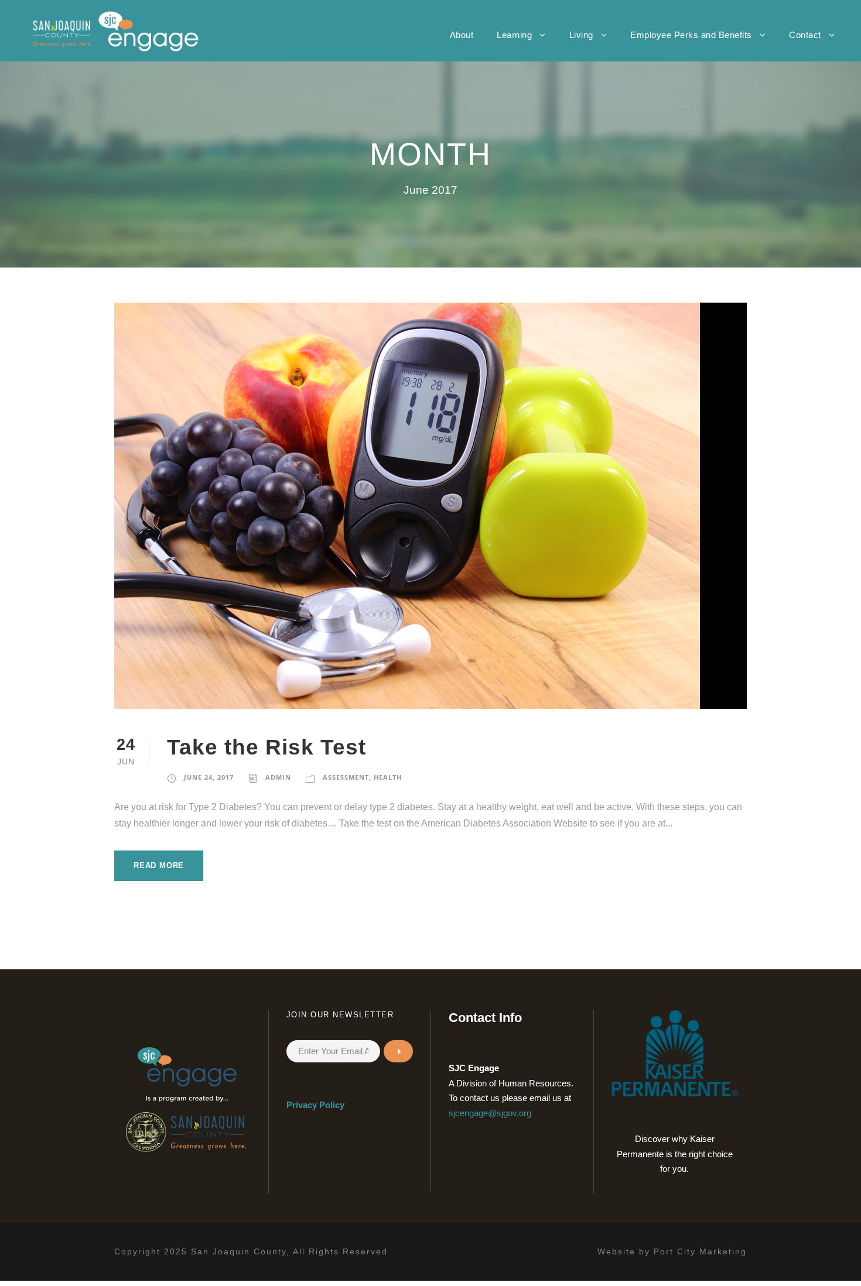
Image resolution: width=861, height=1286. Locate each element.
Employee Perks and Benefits (691, 35)
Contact (805, 35)
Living (581, 35)
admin (278, 777)
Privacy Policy (315, 1105)
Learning (514, 35)
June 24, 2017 (209, 777)
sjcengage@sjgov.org (490, 1113)
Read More (159, 865)
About (462, 35)
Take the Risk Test (266, 747)
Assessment (346, 777)
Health (388, 777)
